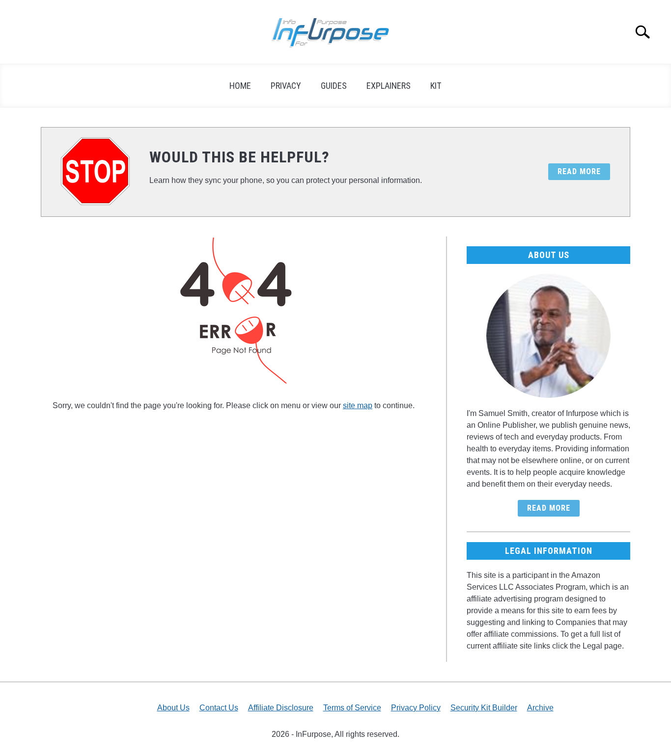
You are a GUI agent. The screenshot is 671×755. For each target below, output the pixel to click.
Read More (548, 508)
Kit (436, 85)
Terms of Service (352, 707)
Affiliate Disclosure (280, 707)
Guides (334, 85)
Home (240, 85)
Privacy (286, 85)
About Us (173, 707)
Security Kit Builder (483, 707)
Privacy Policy (416, 707)
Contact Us (218, 707)
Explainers (388, 85)
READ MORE (579, 171)
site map (357, 405)
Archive (540, 707)
